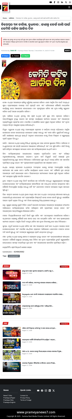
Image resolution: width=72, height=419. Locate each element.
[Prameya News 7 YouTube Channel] (50, 2)
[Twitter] (53, 391)
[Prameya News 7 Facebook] (54, 2)
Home (5, 18)
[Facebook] (42, 391)
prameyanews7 (13, 256)
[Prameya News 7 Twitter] (66, 2)
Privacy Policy (25, 398)
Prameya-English (9, 402)
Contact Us (24, 395)
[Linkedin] (50, 391)
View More (64, 266)
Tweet (16, 56)
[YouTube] (38, 391)
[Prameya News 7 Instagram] (58, 2)
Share (6, 56)
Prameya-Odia (8, 400)
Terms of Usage (25, 400)
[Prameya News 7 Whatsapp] (70, 2)
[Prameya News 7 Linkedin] (62, 2)
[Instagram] (46, 391)
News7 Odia (7, 395)
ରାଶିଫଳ (11, 18)
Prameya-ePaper (9, 398)
